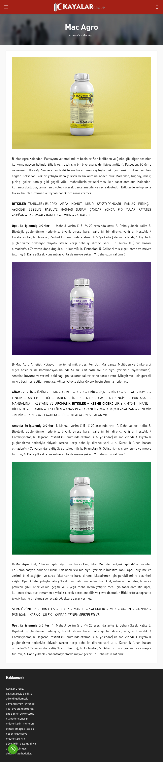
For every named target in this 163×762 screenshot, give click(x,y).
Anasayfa (74, 35)
